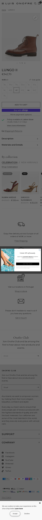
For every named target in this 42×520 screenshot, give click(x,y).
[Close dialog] (39, 250)
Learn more (19, 508)
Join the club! (27, 264)
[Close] (40, 503)
